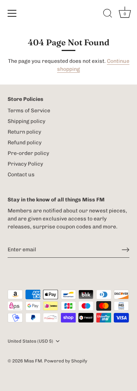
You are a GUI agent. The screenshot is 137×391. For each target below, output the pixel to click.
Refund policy (24, 142)
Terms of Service (29, 110)
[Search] (107, 14)
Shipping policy (26, 121)
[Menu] (12, 13)
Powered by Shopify (65, 361)
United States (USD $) (30, 341)
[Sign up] (125, 250)
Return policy (24, 132)
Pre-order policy (28, 153)
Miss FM (33, 361)
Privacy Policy (25, 164)
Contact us (21, 174)
